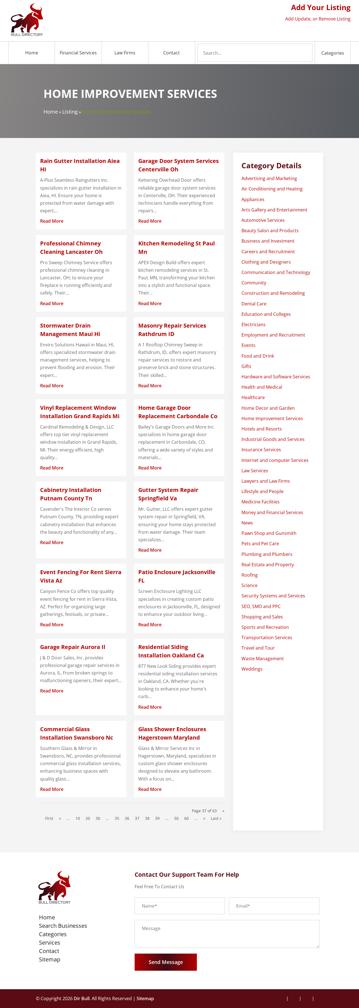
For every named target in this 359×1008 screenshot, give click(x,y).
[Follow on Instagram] (294, 999)
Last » (216, 818)
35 (117, 818)
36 (127, 818)
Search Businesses (63, 926)
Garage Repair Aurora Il (72, 647)
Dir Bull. (82, 998)
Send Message (166, 962)
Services (49, 943)
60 (186, 818)
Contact (171, 53)
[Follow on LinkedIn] (319, 999)
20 (88, 818)
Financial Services (78, 53)
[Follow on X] (307, 999)
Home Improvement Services (116, 111)
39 (157, 818)
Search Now (295, 53)
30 (98, 818)
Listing (70, 111)
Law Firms (124, 53)
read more (51, 221)
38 (147, 818)
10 (77, 818)
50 (176, 818)
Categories (332, 53)
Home (31, 53)
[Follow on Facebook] (282, 999)
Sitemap (49, 960)
